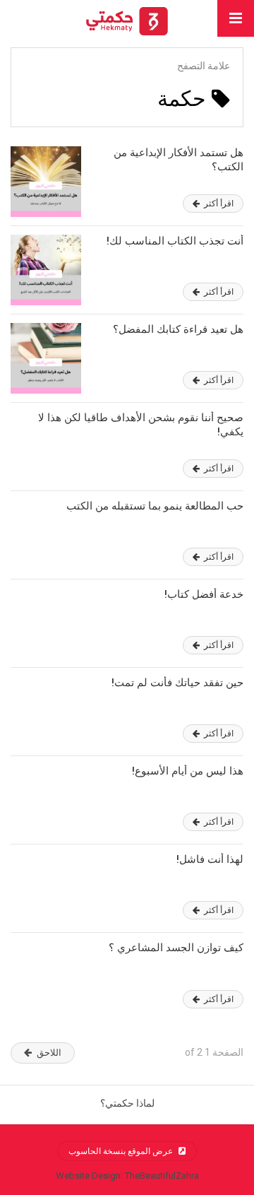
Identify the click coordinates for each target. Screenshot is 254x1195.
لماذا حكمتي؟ (127, 1103)
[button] (235, 18)
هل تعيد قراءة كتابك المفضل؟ (178, 329)
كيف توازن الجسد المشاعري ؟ (176, 947)
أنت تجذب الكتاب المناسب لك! (175, 241)
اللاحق (49, 1052)
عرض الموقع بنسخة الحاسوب (121, 1151)
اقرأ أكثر (218, 203)
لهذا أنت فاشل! (209, 859)
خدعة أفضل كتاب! (203, 594)
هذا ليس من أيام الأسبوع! (187, 771)
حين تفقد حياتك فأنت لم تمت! (177, 682)
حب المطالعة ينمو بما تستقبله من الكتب (154, 506)
